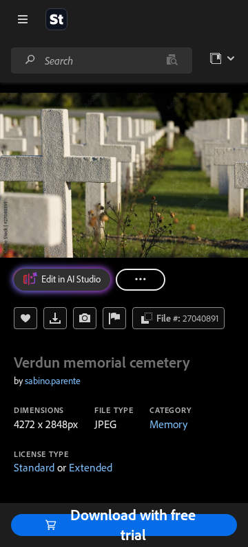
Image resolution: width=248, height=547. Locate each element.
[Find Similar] (84, 318)
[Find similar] (171, 60)
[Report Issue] (114, 318)
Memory (168, 424)
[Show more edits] (140, 280)
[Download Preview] (55, 318)
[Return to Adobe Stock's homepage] (56, 19)
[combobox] (101, 60)
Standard (34, 467)
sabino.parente (53, 381)
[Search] (30, 60)
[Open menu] (22, 19)
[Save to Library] (25, 318)
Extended (90, 467)
